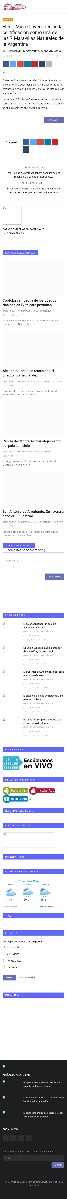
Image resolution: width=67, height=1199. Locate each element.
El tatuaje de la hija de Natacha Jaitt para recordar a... (43, 697)
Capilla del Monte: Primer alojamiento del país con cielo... (32, 443)
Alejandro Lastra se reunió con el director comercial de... (28, 373)
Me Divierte (12, 954)
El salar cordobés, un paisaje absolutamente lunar (39, 626)
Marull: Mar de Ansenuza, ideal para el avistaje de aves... (43, 673)
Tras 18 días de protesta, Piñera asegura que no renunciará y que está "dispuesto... (33, 174)
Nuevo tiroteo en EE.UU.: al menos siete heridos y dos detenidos (43, 1099)
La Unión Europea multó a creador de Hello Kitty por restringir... (42, 649)
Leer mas (53, 120)
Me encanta (13, 947)
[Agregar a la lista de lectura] (49, 64)
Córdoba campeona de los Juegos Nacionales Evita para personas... (29, 302)
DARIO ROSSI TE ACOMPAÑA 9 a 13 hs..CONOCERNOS (35, 50)
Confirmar (55, 576)
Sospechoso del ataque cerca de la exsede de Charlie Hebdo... (41, 1084)
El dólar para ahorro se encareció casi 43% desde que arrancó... (43, 1115)
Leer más (33, 89)
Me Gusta (11, 967)
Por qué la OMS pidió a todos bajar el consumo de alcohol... (43, 721)
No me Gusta (13, 960)
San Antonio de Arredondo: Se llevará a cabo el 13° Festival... (33, 514)
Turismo (8, 19)
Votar (9, 977)
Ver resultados (27, 977)
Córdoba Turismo (37, 107)
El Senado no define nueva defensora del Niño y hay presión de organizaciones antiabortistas (33, 190)
